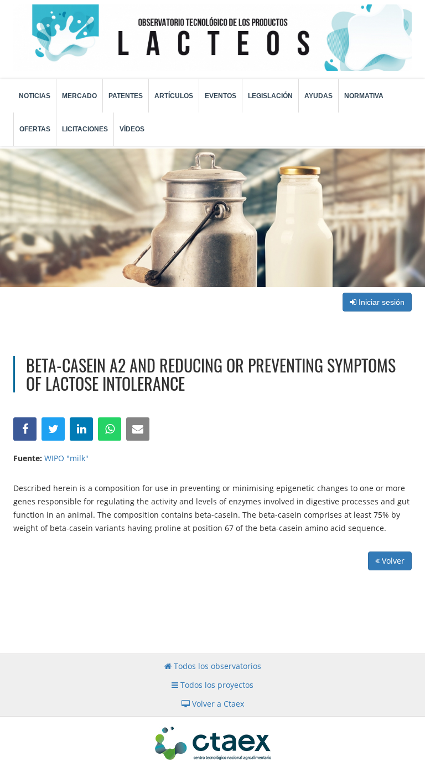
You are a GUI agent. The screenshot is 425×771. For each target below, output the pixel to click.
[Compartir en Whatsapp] (109, 429)
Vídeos (132, 129)
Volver (392, 560)
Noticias (34, 96)
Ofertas (34, 129)
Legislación (270, 96)
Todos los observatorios (216, 666)
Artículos (173, 96)
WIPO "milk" (66, 458)
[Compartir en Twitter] (53, 429)
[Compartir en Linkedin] (81, 429)
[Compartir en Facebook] (25, 429)
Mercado (79, 96)
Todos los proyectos (215, 685)
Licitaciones (85, 129)
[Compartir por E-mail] (137, 429)
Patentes (125, 96)
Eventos (220, 96)
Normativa (363, 96)
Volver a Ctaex (217, 703)
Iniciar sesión (380, 302)
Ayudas (318, 96)
